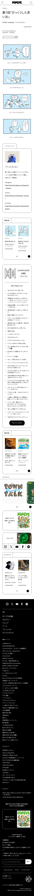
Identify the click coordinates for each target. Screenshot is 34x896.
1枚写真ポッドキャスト (8, 750)
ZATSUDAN (5, 767)
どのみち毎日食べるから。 (8, 777)
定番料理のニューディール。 (9, 720)
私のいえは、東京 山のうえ (9, 737)
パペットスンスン (6, 698)
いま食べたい (5, 671)
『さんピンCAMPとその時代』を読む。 (16, 343)
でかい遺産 (5, 695)
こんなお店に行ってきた (8, 690)
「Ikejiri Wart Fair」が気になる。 (15, 290)
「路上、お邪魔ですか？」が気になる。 (16, 409)
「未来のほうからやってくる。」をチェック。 (17, 417)
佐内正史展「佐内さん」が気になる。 (16, 328)
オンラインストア (26, 870)
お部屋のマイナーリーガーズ (9, 680)
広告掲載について (6, 876)
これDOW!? (5, 772)
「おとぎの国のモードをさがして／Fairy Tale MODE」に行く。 (17, 294)
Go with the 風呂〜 (7, 653)
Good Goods (6, 656)
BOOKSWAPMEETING (8, 646)
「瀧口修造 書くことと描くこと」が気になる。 (17, 311)
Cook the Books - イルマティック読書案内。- (14, 648)
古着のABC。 (5, 715)
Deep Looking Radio (8, 753)
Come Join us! (8, 870)
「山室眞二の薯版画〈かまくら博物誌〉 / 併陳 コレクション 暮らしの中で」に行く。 (17, 398)
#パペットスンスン (7, 37)
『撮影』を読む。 (11, 331)
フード (4, 626)
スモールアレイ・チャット (8, 775)
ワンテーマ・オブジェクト (8, 703)
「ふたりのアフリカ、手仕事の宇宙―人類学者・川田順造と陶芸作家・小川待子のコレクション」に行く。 (18, 382)
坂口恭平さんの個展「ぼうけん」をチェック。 (17, 352)
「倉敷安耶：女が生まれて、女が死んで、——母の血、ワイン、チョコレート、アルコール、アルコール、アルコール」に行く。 (17, 300)
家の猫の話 (5, 722)
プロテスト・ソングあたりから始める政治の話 (14, 780)
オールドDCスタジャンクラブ (9, 673)
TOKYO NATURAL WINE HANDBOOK (12, 797)
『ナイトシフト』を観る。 (13, 356)
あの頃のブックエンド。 (8, 770)
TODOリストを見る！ (17, 423)
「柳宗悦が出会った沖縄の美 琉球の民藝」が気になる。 (18, 324)
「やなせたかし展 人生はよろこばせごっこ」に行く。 (18, 393)
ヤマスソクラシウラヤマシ (9, 700)
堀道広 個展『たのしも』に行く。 (15, 315)
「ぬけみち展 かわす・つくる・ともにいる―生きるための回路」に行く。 (18, 366)
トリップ (5, 623)
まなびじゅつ (5, 782)
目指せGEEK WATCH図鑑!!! (9, 735)
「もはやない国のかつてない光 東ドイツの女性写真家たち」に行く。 (18, 371)
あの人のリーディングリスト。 (9, 668)
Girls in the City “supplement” (11, 651)
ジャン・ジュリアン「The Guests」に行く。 (18, 362)
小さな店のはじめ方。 (8, 725)
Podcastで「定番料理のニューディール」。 (13, 758)
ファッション (7, 629)
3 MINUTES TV (6, 643)
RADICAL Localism (7, 658)
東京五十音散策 (6, 730)
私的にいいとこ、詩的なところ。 (10, 740)
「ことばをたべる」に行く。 (13, 334)
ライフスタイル (8, 633)
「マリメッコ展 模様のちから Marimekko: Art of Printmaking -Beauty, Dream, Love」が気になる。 (17, 404)
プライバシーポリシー (18, 853)
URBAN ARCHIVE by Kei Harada (11, 663)
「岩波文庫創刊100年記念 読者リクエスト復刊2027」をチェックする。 (18, 376)
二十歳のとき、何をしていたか (10, 705)
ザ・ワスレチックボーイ (8, 693)
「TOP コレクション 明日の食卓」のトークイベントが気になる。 (17, 388)
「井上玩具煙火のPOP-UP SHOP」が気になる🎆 (17, 347)
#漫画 (15, 37)
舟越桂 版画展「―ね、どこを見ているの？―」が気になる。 (17, 306)
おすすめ (4, 675)
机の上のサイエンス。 (7, 727)
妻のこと (4, 718)
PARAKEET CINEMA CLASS (10, 755)
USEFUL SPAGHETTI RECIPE (10, 666)
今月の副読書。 (6, 710)
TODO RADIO (6, 762)
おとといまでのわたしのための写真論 (12, 678)
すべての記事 (7, 616)
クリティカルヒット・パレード (9, 685)
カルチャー (6, 620)
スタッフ (17, 870)
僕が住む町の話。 (7, 713)
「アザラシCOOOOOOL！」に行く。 (16, 340)
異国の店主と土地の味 (8, 732)
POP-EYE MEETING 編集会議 (10, 760)
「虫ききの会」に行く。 (12, 337)
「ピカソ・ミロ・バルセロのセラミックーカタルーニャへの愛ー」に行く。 (18, 413)
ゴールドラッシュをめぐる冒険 (10, 688)
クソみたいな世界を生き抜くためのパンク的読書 (15, 683)
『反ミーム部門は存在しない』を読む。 (17, 359)
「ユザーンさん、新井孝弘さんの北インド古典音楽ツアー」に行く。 (17, 319)
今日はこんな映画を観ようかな (10, 708)
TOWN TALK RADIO (7, 765)
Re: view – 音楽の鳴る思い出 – (10, 661)
